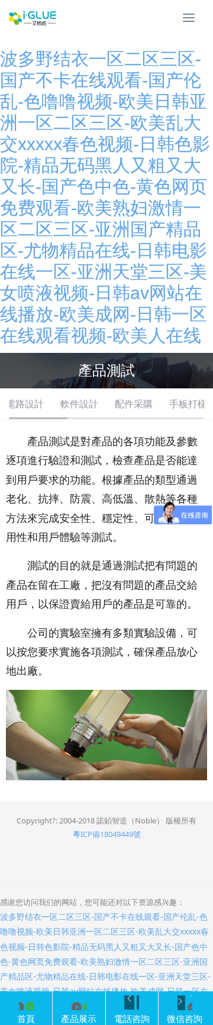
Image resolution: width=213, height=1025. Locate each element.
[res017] (32, 17)
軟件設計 (79, 403)
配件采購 (134, 403)
